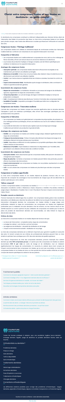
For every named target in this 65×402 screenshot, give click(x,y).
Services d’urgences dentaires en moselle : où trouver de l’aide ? (23, 280)
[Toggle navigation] (62, 3)
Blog (4, 33)
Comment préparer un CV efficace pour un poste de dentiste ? (49, 257)
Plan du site (32, 401)
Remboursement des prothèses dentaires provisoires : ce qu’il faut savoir (26, 305)
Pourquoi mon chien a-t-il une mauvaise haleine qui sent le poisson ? (14, 257)
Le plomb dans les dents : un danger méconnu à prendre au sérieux (24, 303)
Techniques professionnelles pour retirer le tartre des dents (22, 283)
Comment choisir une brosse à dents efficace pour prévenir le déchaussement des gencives (32, 300)
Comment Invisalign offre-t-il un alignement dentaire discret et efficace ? (26, 278)
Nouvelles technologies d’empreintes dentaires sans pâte (21, 286)
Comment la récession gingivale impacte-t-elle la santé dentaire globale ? (26, 275)
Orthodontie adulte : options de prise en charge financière (21, 308)
